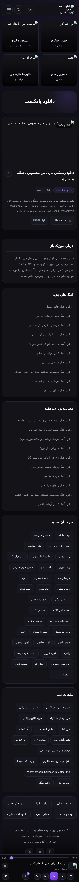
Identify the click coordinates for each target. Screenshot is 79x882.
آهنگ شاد (23, 729)
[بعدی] (62, 876)
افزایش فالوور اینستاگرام (56, 761)
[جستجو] (18, 9)
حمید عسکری (41, 578)
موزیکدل (65, 729)
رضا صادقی (64, 535)
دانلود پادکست (39, 101)
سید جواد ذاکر (17, 556)
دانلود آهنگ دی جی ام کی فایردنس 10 (50, 344)
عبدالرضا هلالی (39, 599)
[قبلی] (45, 876)
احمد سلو (46, 567)
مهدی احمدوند (40, 631)
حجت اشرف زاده (26, 653)
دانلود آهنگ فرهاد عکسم (58, 476)
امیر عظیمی (43, 642)
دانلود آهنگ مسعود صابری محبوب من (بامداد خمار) (43, 420)
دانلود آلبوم (42, 814)
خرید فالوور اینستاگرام (58, 707)
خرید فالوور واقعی (32, 718)
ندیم (22, 631)
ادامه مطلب (59, 220)
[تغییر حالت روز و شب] (29, 9)
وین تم (27, 841)
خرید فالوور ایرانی (28, 707)
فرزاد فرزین (49, 653)
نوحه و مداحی (65, 814)
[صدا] (5, 876)
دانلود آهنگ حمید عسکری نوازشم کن (51, 429)
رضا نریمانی (63, 588)
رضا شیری (64, 567)
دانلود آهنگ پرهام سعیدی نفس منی (52, 466)
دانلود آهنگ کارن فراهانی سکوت (54, 353)
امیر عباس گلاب (61, 610)
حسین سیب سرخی (23, 567)
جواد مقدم (44, 588)
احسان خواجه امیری (59, 545)
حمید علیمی (64, 642)
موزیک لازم (40, 739)
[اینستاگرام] (50, 852)
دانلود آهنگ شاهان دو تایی (57, 362)
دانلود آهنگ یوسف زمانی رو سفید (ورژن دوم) (46, 439)
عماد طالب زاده (61, 674)
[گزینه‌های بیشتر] (8, 173)
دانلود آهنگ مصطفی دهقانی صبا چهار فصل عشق (44, 371)
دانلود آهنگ (44, 782)
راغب (67, 653)
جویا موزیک (64, 782)
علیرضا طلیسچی (41, 556)
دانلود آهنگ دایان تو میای (58, 390)
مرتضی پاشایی (34, 620)
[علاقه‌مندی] (5, 866)
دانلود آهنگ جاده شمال (59, 306)
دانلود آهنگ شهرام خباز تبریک (55, 448)
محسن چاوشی (42, 535)
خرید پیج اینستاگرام (60, 718)
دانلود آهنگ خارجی (16, 814)
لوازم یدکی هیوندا (26, 761)
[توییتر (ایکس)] (29, 852)
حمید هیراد (25, 588)
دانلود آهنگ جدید (44, 729)
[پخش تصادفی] (37, 876)
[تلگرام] (40, 852)
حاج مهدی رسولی (60, 663)
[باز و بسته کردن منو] (9, 9)
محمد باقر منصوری (60, 620)
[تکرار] (70, 876)
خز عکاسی (20, 739)
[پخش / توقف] (54, 876)
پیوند (24, 578)
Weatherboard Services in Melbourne (48, 771)
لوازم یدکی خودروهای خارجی (55, 750)
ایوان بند (39, 663)
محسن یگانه (38, 610)
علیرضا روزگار (62, 599)
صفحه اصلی (64, 803)
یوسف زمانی (20, 663)
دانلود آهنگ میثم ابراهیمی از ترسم (52, 334)
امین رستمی (22, 642)
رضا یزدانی (64, 556)
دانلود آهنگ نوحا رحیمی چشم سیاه (52, 381)
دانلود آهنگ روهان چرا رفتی (56, 485)
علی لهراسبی (34, 545)
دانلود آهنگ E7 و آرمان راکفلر (55, 504)
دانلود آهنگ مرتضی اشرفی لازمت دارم (50, 325)
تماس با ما (42, 803)
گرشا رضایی (63, 578)
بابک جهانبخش (62, 631)
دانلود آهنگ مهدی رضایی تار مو (54, 315)
